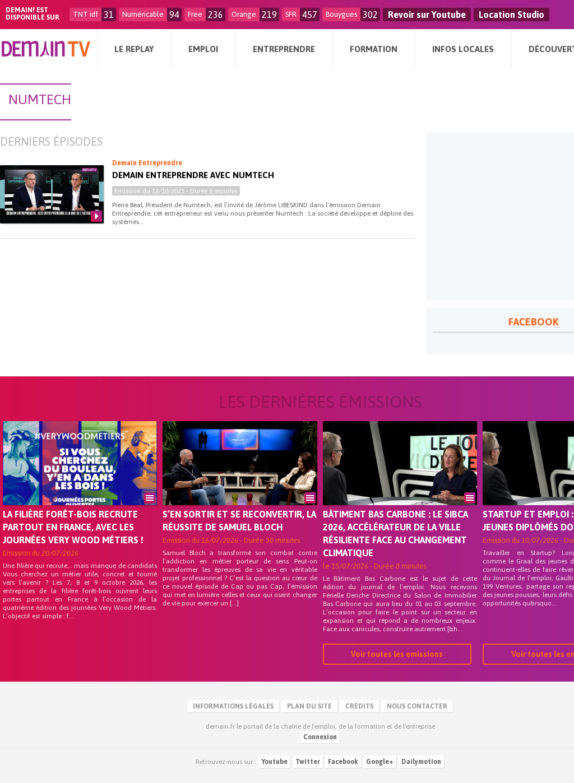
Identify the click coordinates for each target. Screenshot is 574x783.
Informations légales (233, 706)
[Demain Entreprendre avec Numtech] (52, 194)
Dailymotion (421, 762)
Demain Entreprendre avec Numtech (193, 175)
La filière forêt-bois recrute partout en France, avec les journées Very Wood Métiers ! (73, 527)
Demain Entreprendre (147, 163)
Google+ (380, 762)
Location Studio (511, 15)
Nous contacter (417, 706)
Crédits (359, 706)
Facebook (343, 762)
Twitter (307, 762)
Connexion (320, 737)
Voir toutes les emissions (397, 654)
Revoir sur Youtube (427, 15)
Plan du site (309, 706)
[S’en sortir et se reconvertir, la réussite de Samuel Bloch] (240, 479)
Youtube (275, 762)
